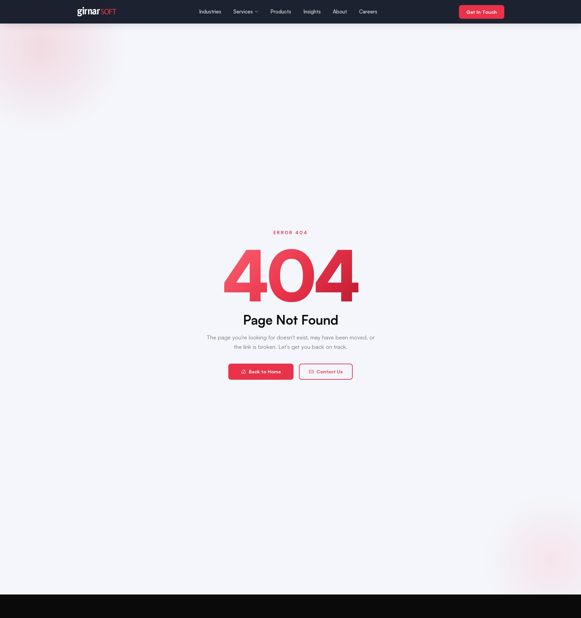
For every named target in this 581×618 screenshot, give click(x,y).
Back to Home (265, 371)
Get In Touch (481, 12)
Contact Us (329, 371)
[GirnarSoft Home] (97, 11)
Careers (368, 11)
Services (243, 11)
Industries (210, 11)
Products (280, 11)
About (340, 11)
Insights (312, 11)
